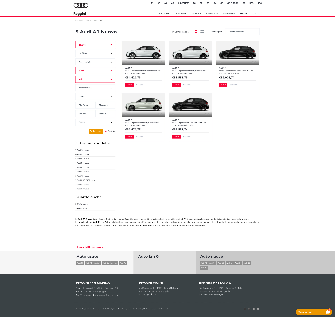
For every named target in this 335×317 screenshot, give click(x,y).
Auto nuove (81, 204)
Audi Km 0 (196, 13)
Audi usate (181, 13)
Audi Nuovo (164, 13)
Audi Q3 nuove (82, 163)
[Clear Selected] (111, 45)
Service (243, 13)
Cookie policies (163, 309)
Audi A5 (123, 263)
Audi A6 (114, 263)
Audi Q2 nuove (82, 154)
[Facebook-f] (245, 309)
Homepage (79, 20)
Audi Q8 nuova (82, 189)
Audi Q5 (106, 263)
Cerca (88, 20)
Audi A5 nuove (82, 167)
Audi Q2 (247, 263)
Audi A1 (230, 263)
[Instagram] (249, 309)
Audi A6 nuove (82, 150)
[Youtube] (258, 309)
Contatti (257, 13)
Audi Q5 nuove (82, 171)
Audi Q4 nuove (82, 184)
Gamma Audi (212, 13)
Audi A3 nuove (82, 176)
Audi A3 (89, 263)
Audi (95, 20)
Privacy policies (151, 309)
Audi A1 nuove (82, 158)
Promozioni (229, 13)
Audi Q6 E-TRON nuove (85, 180)
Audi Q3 (80, 263)
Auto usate (81, 208)
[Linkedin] (254, 309)
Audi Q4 (238, 263)
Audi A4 (97, 263)
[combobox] (242, 31)
